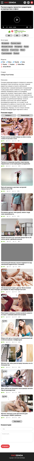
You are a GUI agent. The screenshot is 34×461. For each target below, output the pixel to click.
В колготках (14, 50)
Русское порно (16, 43)
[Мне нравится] (9, 31)
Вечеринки (5, 43)
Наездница (18, 46)
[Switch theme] (32, 2)
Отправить (5, 446)
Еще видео (17, 421)
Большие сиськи (7, 46)
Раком (26, 46)
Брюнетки (5, 50)
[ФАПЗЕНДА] (10, 3)
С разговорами (7, 53)
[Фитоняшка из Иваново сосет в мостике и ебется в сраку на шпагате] (28, 2)
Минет (22, 50)
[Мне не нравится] (12, 31)
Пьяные (16, 53)
